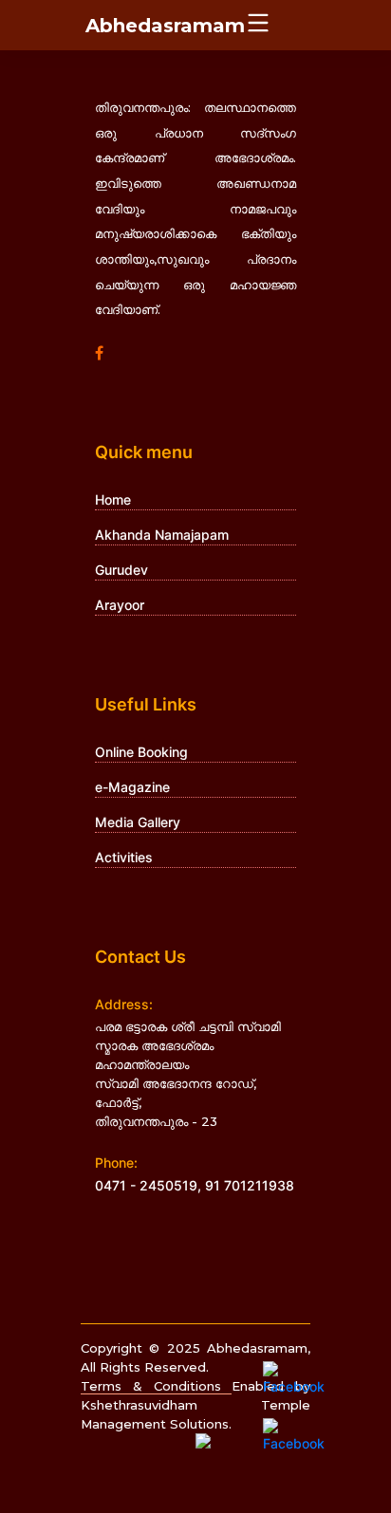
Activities (124, 857)
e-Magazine (132, 787)
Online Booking (141, 752)
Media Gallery (137, 822)
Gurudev (121, 570)
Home (113, 499)
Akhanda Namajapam (162, 534)
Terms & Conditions (156, 1385)
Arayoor (119, 605)
